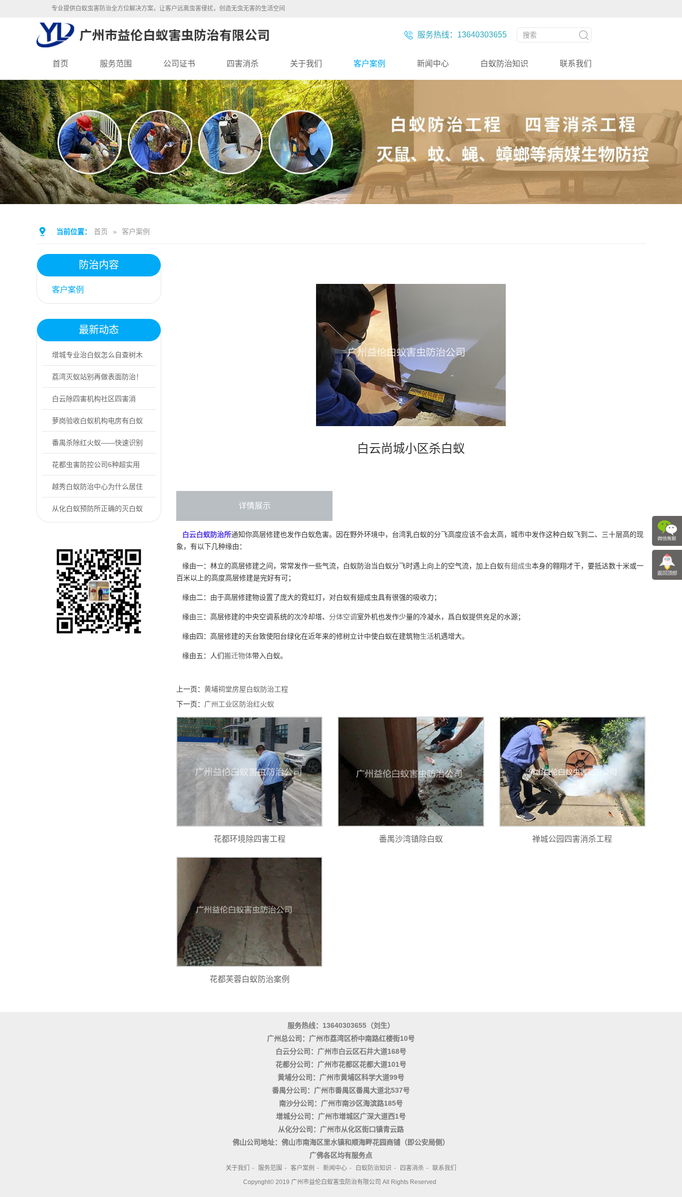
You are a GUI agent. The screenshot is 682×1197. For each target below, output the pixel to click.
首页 (60, 63)
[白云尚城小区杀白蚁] (411, 419)
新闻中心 (433, 63)
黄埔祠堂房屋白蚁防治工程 (246, 689)
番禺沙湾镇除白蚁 (411, 839)
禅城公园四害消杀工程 (572, 839)
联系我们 (576, 63)
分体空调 (343, 617)
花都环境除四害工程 (250, 839)
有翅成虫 (518, 566)
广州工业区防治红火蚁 (239, 704)
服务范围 (116, 63)
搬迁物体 (238, 656)
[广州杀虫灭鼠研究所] (152, 43)
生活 (427, 636)
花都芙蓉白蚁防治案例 (250, 979)
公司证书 (179, 63)
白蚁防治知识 (504, 63)
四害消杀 (243, 63)
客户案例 (369, 63)
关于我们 (306, 63)
